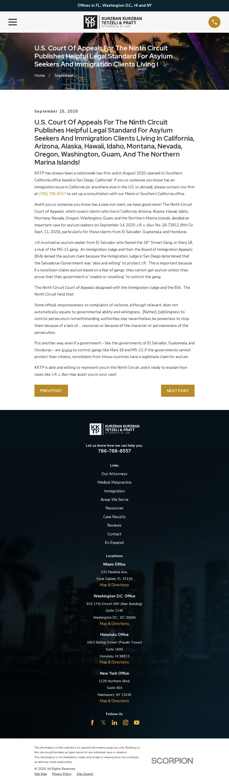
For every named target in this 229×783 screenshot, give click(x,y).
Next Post (178, 390)
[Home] (113, 22)
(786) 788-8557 (52, 193)
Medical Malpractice (114, 482)
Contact (114, 534)
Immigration (114, 491)
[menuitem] (40, 774)
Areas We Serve (114, 499)
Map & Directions (114, 585)
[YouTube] (136, 722)
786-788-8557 (114, 451)
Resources (114, 508)
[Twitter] (103, 722)
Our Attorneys (114, 473)
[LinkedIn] (114, 722)
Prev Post (51, 390)
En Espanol (114, 542)
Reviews (114, 525)
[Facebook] (92, 722)
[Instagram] (125, 722)
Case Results (114, 516)
